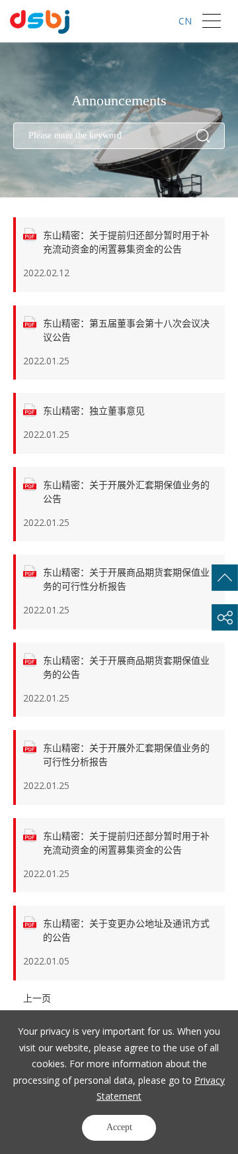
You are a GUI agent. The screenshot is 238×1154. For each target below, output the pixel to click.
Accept (119, 1127)
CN (185, 21)
